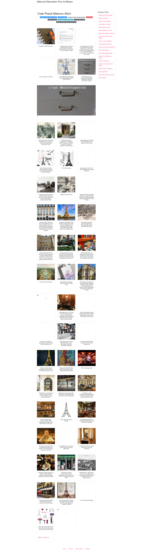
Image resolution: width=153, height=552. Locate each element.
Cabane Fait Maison (104, 61)
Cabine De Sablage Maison (106, 53)
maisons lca (89, 17)
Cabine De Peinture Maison (106, 15)
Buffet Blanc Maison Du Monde (106, 33)
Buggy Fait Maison (103, 18)
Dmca (64, 549)
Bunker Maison (102, 77)
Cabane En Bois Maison (105, 21)
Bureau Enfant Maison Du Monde (105, 57)
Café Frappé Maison (104, 50)
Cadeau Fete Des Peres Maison (107, 47)
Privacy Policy (78, 549)
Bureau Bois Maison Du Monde (107, 74)
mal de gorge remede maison (65, 19)
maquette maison (52, 19)
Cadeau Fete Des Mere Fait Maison (106, 64)
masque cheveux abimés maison (48, 17)
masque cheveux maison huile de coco (66, 22)
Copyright (87, 549)
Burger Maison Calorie (104, 27)
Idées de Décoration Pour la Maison (55, 1)
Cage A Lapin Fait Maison (105, 41)
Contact (71, 549)
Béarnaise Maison (103, 71)
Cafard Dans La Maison (105, 24)
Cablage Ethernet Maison (105, 44)
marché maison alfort (79, 19)
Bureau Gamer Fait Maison (106, 68)
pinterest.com (46, 537)
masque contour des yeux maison (76, 17)
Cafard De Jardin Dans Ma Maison (105, 37)
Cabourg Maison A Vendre (105, 30)
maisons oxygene (62, 17)
